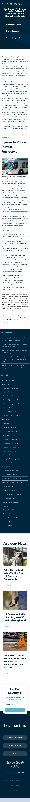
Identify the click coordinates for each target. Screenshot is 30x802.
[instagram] (15, 772)
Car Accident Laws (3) (9, 427)
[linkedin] (23, 772)
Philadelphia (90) (6, 467)
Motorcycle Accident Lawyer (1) (12, 392)
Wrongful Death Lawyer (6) (11, 459)
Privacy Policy (15, 785)
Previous (5, 322)
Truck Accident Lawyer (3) (10, 498)
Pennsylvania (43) (7, 423)
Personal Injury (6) (8, 486)
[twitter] (11, 772)
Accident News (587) (8, 380)
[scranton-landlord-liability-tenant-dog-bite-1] (15, 547)
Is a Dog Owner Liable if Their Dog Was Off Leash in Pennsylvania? (15, 617)
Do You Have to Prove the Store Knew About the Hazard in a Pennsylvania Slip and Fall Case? (15, 359)
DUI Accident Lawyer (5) (10, 431)
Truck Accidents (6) (8, 525)
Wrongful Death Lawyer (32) (11, 415)
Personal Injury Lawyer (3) (10, 400)
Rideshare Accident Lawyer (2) (12, 451)
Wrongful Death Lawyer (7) (11, 502)
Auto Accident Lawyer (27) (10, 388)
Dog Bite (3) (6, 514)
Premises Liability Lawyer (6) (11, 447)
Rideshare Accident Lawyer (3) (12, 408)
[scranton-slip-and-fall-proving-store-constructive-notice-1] (15, 632)
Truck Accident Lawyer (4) (10, 411)
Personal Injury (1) (7, 463)
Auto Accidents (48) (8, 510)
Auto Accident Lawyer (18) (10, 470)
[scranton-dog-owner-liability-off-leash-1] (15, 591)
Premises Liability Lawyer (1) (11, 404)
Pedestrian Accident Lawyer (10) (12, 482)
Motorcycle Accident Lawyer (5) (12, 478)
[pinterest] (19, 772)
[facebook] (7, 772)
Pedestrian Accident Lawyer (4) (12, 396)
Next (25, 322)
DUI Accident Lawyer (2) (10, 474)
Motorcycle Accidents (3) (10, 518)
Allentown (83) (6, 384)
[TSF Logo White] (14, 3)
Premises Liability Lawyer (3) (11, 490)
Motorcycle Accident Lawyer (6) (12, 435)
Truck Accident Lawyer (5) (10, 455)
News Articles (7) (6, 419)
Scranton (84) (6, 506)
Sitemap (15, 790)
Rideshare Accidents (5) (10, 522)
